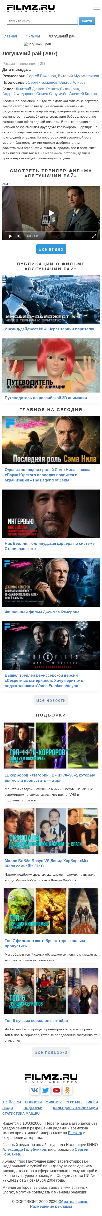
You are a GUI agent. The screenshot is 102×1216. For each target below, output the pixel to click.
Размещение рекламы (51, 1206)
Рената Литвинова (62, 89)
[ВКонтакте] (34, 1090)
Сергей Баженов (41, 76)
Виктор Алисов (72, 82)
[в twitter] (45, 1090)
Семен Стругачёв (51, 94)
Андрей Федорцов (18, 94)
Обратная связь (73, 1202)
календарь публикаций (75, 1108)
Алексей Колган (83, 94)
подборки (32, 1108)
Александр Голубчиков (24, 1149)
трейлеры (11, 1102)
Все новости (51, 700)
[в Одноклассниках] (67, 1090)
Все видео (51, 249)
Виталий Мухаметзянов (78, 76)
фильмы (54, 1102)
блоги (92, 1102)
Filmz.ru (75, 1133)
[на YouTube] (56, 1090)
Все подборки (51, 1052)
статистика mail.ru (21, 1113)
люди (7, 1108)
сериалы (74, 1102)
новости (33, 1102)
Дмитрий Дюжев (30, 89)
